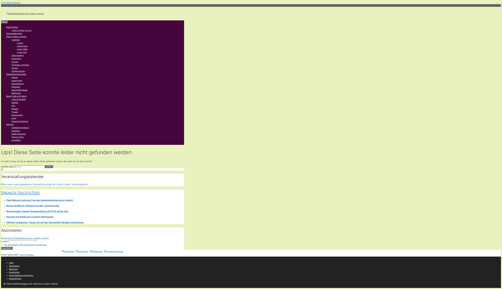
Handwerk (16, 87)
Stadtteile (16, 40)
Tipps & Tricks (18, 137)
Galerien (15, 102)
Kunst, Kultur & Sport (16, 96)
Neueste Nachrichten (20, 192)
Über (11, 263)
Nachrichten (12, 27)
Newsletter (16, 140)
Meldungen (16, 93)
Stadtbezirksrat (18, 71)
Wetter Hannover (19, 134)
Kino (13, 106)
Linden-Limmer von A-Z (22, 30)
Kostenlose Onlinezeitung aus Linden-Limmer (25, 238)
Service (10, 124)
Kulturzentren (17, 115)
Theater (15, 112)
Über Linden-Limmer (16, 36)
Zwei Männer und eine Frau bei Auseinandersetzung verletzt (39, 200)
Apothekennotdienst (20, 128)
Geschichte (16, 59)
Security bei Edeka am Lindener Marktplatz (30, 217)
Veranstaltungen (14, 33)
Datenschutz (15, 278)
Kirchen (15, 68)
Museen (15, 109)
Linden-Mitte (22, 49)
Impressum (14, 272)
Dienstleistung (18, 84)
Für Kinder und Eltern (20, 65)
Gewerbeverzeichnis (16, 74)
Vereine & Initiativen (20, 121)
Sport (14, 118)
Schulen (15, 62)
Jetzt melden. (27, 254)
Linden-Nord (22, 46)
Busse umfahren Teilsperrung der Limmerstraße (32, 205)
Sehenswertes (18, 55)
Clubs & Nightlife (19, 99)
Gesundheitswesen (20, 90)
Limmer (20, 43)
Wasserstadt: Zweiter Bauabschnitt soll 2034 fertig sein (37, 211)
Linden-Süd (22, 52)
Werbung (13, 269)
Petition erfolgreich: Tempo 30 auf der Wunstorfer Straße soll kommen (45, 222)
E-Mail (4, 241)
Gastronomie (17, 80)
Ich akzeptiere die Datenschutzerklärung (25, 245)
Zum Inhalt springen (11, 2)
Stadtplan (16, 131)
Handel (15, 77)
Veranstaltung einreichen (21, 275)
